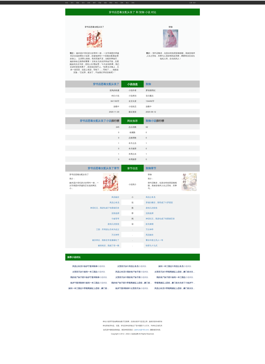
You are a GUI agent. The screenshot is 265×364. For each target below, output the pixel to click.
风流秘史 (115, 197)
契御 (171, 26)
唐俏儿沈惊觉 (113, 223)
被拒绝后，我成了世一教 (108, 245)
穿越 (99, 3)
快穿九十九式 (151, 245)
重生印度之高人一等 (154, 240)
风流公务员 (114, 202)
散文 (127, 3)
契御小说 (151, 120)
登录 (194, 3)
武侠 (88, 3)
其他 (133, 3)
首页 (66, 3)
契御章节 (151, 168)
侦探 (105, 3)
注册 (190, 3)
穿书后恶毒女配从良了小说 (95, 120)
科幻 (116, 3)
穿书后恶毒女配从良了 (94, 26)
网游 (110, 3)
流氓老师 (115, 213)
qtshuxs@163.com (142, 329)
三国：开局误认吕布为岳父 (107, 229)
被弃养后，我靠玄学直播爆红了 (105, 240)
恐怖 (121, 3)
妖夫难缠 (149, 223)
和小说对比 (88, 266)
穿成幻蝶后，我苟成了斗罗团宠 (159, 202)
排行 (72, 3)
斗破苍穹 (115, 218)
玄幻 (83, 3)
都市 (94, 3)
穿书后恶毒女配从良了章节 (103, 168)
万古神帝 (115, 234)
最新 (77, 3)
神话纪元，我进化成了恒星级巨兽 (104, 207)
